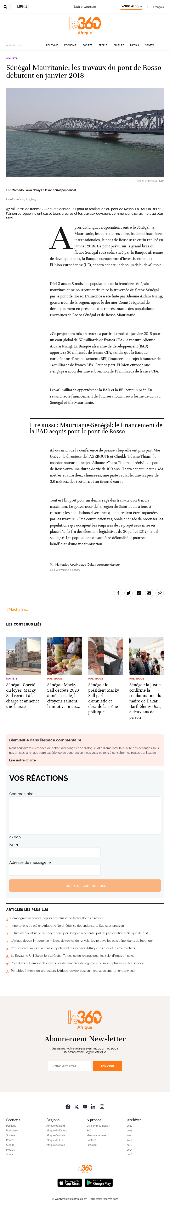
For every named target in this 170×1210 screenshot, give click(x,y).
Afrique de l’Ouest (56, 1130)
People (103, 45)
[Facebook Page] (68, 1106)
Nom (13, 845)
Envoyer (107, 1065)
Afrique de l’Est (54, 1140)
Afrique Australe (55, 1145)
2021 (129, 1130)
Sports (149, 45)
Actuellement (14, 45)
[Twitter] (76, 1106)
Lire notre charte (22, 760)
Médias (134, 45)
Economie (70, 45)
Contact (91, 1140)
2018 (129, 1145)
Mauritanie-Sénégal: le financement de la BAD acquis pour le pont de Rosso (96, 428)
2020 (129, 1135)
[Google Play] (99, 1182)
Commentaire (21, 794)
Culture (119, 45)
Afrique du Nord (55, 1125)
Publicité (92, 1145)
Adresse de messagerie (30, 862)
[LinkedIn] (93, 1106)
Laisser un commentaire (85, 885)
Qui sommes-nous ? (98, 1125)
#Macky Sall (17, 609)
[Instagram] (102, 1106)
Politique (52, 45)
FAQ (89, 1130)
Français (158, 7)
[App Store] (69, 1182)
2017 (129, 1149)
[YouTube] (85, 1106)
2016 (129, 1154)
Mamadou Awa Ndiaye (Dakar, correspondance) (44, 190)
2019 (129, 1140)
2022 (129, 1125)
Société (87, 45)
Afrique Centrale (55, 1135)
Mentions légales (96, 1135)
